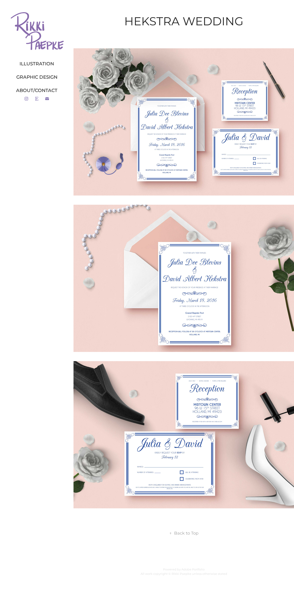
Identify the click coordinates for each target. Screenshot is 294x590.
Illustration (37, 64)
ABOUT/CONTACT (36, 90)
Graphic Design (36, 77)
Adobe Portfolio (193, 569)
